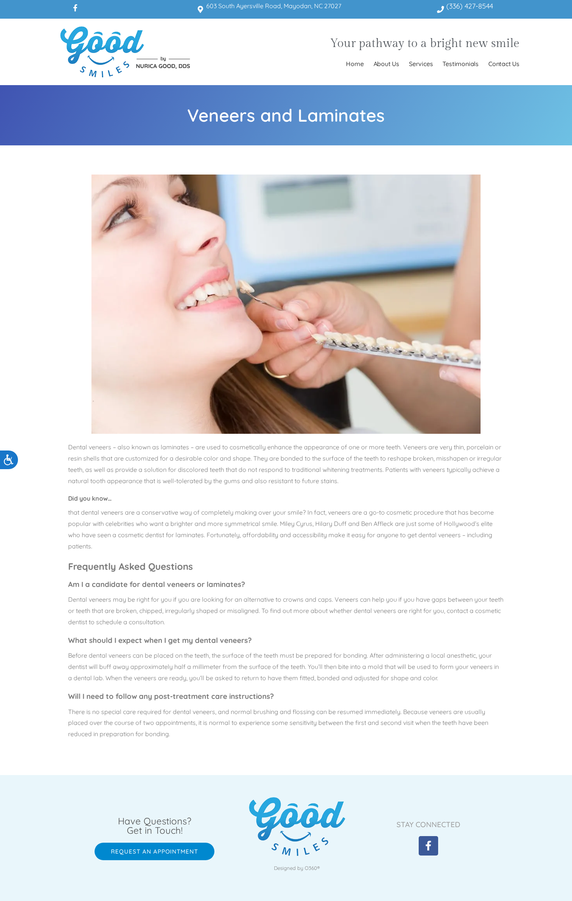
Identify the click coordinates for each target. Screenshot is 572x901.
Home (354, 64)
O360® (312, 868)
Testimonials (460, 64)
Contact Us (503, 64)
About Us (386, 64)
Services (421, 64)
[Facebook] (75, 8)
